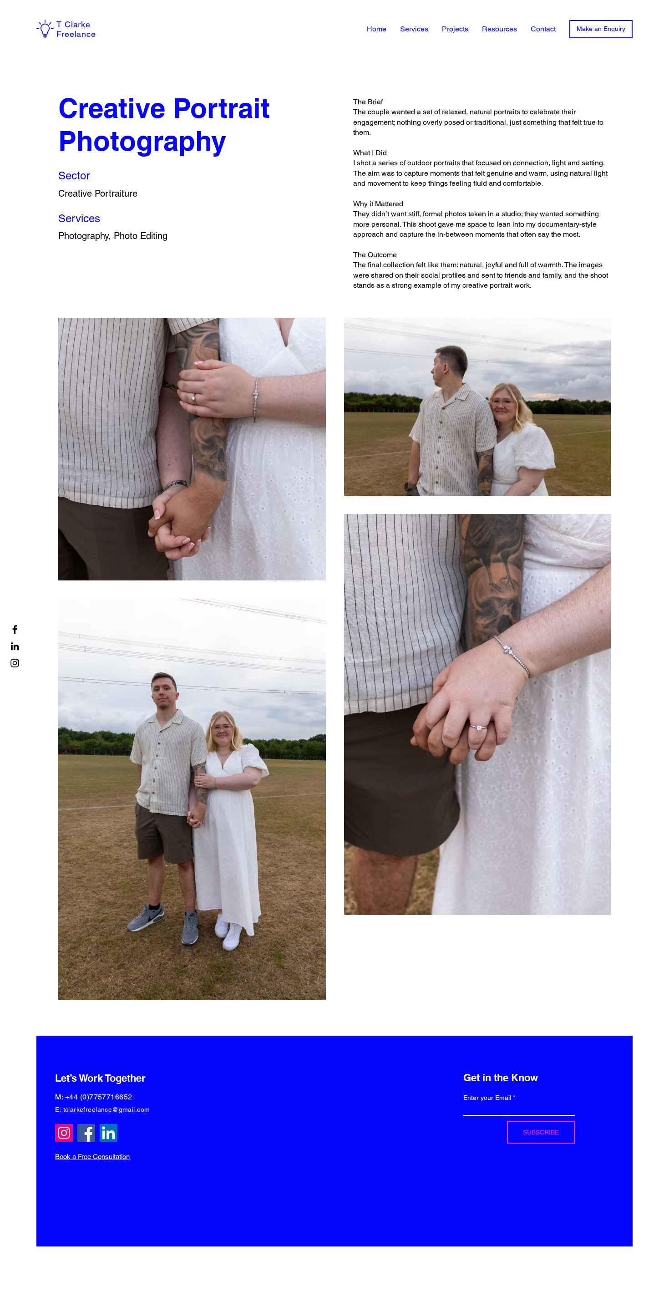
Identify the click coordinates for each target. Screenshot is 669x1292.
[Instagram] (14, 663)
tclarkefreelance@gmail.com (106, 1109)
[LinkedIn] (14, 646)
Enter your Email (487, 1097)
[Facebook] (14, 629)
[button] (414, 29)
